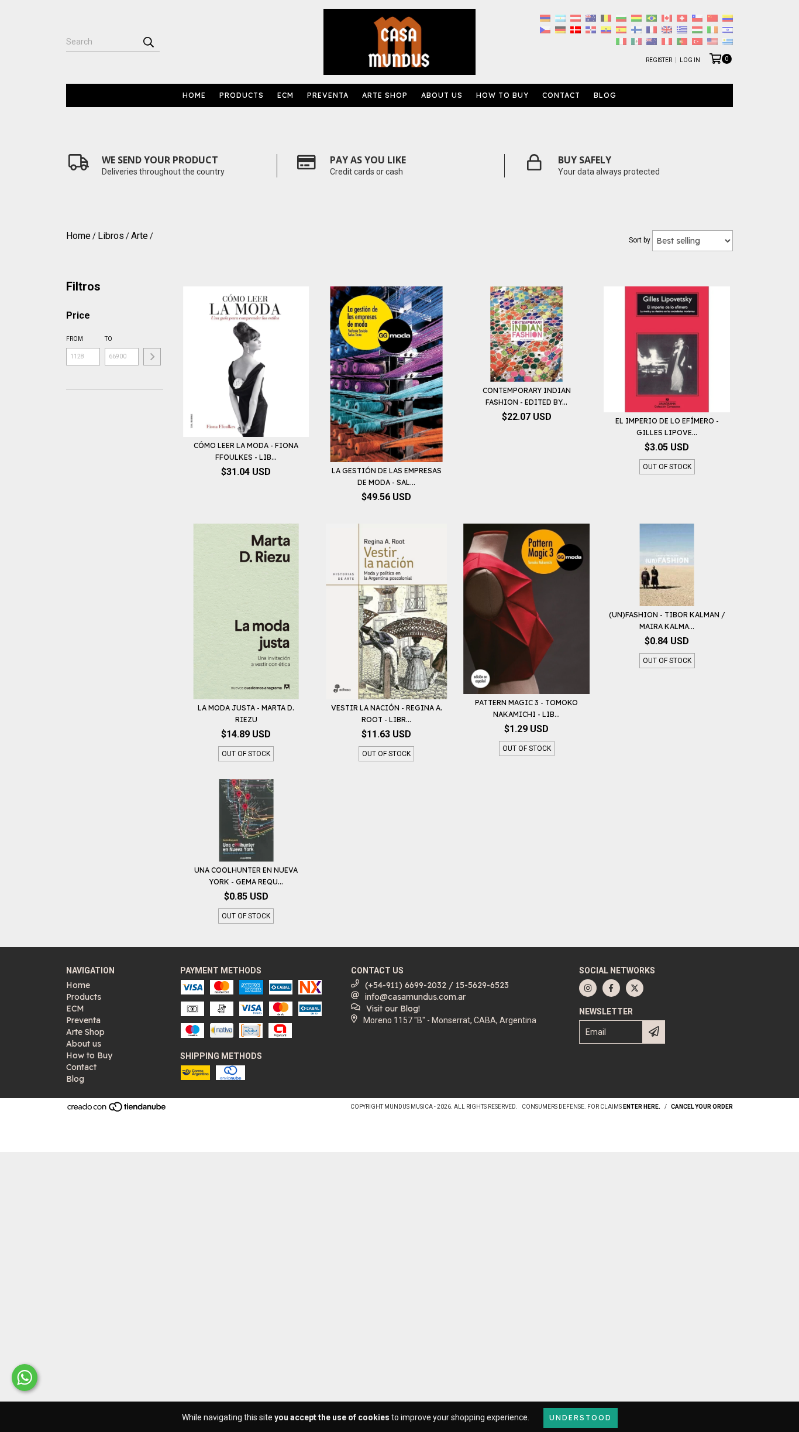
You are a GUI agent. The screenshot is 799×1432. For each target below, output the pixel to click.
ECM (285, 95)
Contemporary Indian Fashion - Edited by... (527, 396)
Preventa (328, 95)
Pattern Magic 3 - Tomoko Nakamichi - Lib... (526, 708)
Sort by (639, 240)
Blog (605, 95)
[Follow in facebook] (611, 988)
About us (442, 95)
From (74, 339)
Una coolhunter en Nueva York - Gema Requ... (246, 876)
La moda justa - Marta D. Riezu (246, 713)
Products (241, 95)
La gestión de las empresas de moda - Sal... (387, 476)
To (108, 339)
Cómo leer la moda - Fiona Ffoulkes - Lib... (246, 451)
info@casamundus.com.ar (415, 997)
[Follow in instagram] (588, 988)
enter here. (641, 1106)
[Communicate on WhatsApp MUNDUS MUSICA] (24, 1377)
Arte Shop (385, 95)
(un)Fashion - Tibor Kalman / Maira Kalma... (667, 620)
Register (659, 60)
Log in (690, 60)
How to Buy (502, 95)
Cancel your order (702, 1106)
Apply (152, 356)
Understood (580, 1417)
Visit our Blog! (393, 1008)
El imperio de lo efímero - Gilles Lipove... (667, 426)
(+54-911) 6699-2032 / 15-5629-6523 (437, 985)
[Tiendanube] (117, 1111)
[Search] (148, 41)
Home (194, 95)
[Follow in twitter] (634, 988)
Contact (561, 95)
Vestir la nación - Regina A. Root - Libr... (386, 713)
